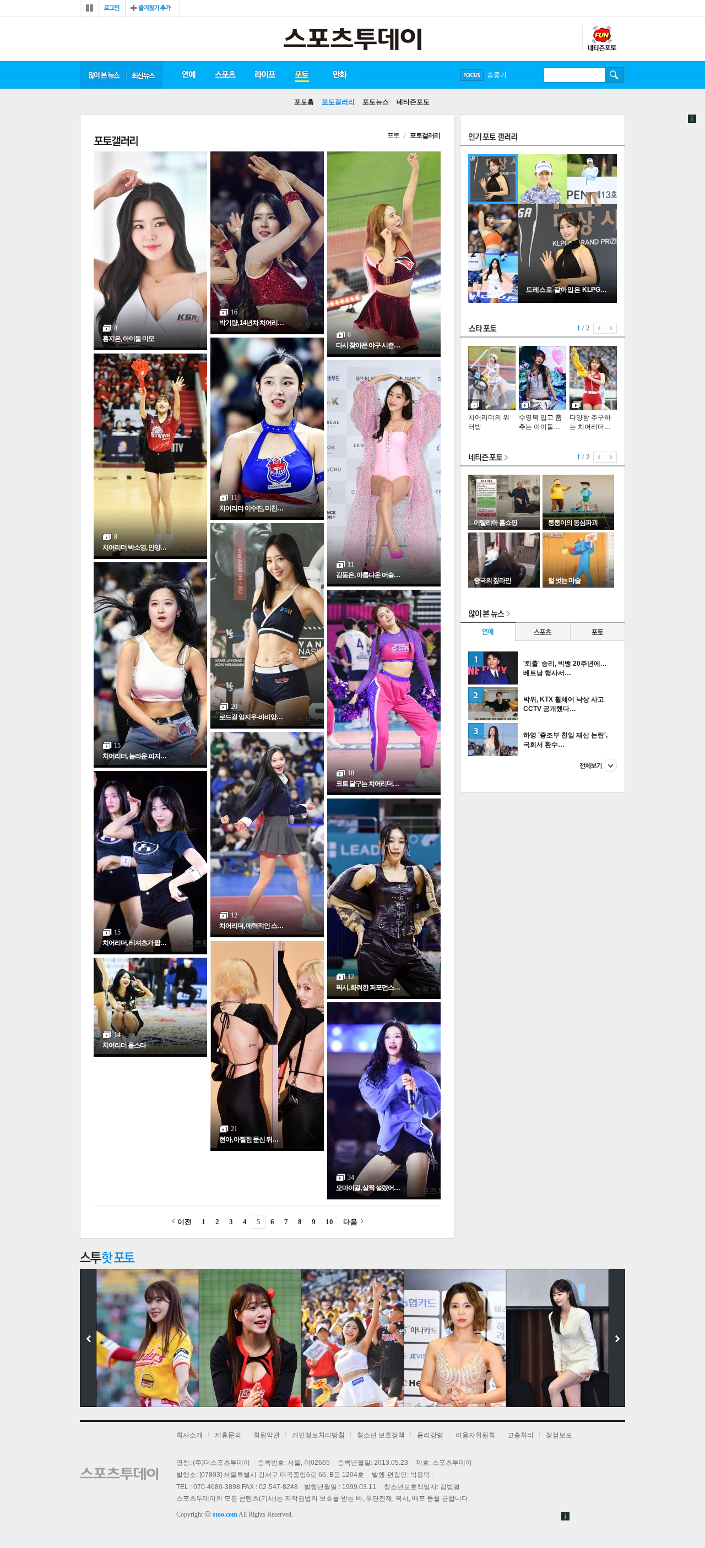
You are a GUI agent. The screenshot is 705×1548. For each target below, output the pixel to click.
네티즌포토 (413, 102)
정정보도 (559, 1435)
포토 (301, 75)
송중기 (497, 75)
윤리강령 (430, 1435)
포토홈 (304, 102)
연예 (188, 75)
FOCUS (472, 75)
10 (329, 1222)
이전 (184, 1222)
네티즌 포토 (488, 458)
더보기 (598, 765)
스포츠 (225, 75)
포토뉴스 (375, 102)
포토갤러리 (338, 102)
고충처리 (520, 1435)
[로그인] (112, 8)
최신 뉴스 (144, 75)
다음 (350, 1222)
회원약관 (266, 1435)
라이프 (265, 75)
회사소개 (189, 1435)
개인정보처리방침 (318, 1435)
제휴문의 (228, 1435)
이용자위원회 (475, 1435)
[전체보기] (89, 8)
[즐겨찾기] (153, 8)
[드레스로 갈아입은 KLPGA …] (567, 301)
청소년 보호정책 (381, 1435)
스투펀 (601, 39)
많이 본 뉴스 (103, 75)
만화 (340, 75)
